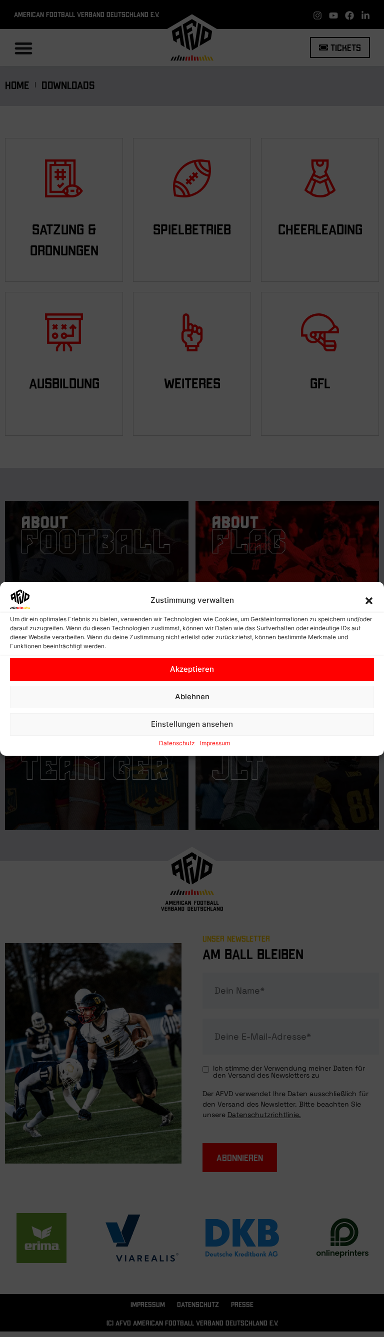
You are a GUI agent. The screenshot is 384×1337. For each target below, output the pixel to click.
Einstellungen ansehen (192, 724)
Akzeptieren (192, 669)
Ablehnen (192, 696)
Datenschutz (177, 743)
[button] (369, 601)
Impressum (215, 743)
